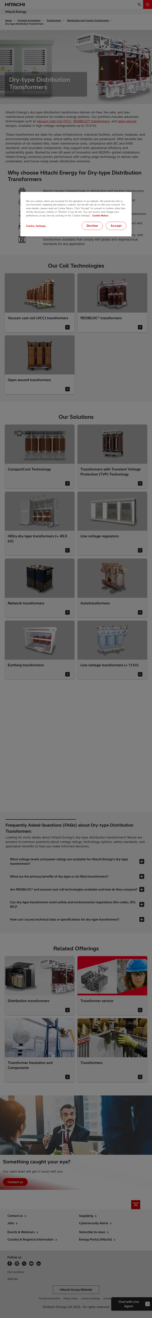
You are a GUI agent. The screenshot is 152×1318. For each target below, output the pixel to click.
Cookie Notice (100, 215)
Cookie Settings (36, 225)
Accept (116, 225)
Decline (92, 225)
